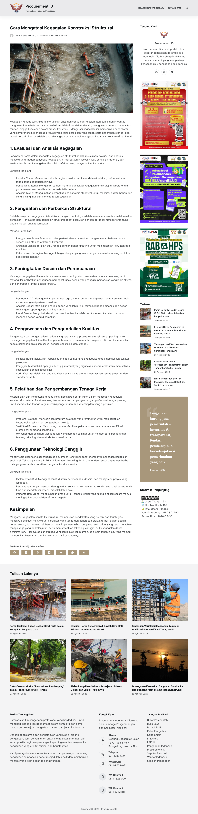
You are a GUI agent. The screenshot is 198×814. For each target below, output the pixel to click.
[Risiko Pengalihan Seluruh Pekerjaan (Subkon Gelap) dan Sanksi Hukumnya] (145, 382)
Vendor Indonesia (157, 757)
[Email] (84, 552)
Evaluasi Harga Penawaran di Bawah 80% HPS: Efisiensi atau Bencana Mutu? (170, 330)
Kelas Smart (154, 734)
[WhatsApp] (72, 552)
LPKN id (152, 742)
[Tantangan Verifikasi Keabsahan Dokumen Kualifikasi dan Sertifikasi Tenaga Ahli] (145, 348)
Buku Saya (153, 723)
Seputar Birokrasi (157, 753)
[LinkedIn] (49, 552)
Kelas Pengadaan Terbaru (151, 8)
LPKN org (152, 738)
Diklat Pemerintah (157, 720)
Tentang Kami (174, 8)
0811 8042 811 (116, 791)
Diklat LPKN (154, 727)
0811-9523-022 (117, 765)
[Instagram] (171, 72)
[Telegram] (61, 552)
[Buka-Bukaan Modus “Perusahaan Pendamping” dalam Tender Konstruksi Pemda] (145, 365)
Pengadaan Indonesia (159, 746)
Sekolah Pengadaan (158, 760)
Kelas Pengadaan (157, 731)
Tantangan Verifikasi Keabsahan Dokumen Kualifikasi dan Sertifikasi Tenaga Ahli (170, 347)
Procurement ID (39, 6)
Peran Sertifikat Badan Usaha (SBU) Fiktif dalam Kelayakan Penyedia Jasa (169, 313)
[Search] (187, 8)
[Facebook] (14, 552)
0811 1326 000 (117, 778)
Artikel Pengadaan (60, 36)
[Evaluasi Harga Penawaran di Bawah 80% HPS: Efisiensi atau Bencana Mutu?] (145, 331)
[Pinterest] (37, 552)
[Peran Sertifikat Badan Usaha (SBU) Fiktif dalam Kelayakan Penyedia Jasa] (145, 314)
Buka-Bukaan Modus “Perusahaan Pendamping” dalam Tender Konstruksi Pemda (171, 364)
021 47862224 (116, 755)
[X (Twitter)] (26, 552)
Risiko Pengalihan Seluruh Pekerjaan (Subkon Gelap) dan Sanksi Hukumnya (169, 381)
